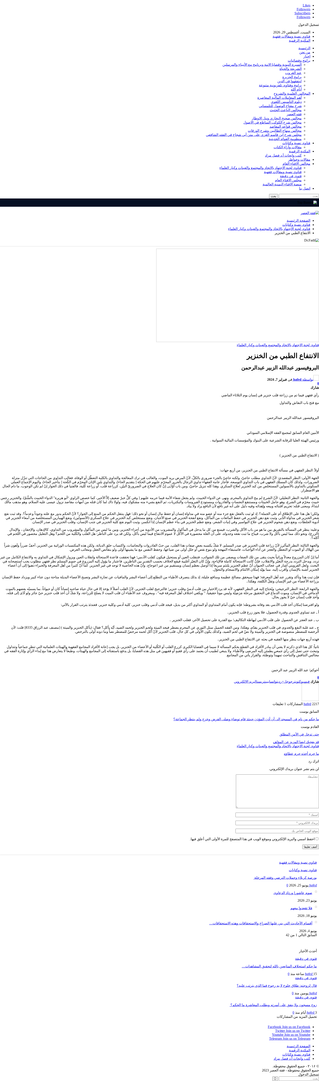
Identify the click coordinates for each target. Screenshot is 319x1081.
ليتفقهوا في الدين (289, 81)
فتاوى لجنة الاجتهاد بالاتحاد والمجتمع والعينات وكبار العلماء (260, 168)
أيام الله (296, 89)
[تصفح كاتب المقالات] (310, 700)
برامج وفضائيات (299, 60)
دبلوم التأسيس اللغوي (286, 102)
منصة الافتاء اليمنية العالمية (282, 184)
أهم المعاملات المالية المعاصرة (279, 97)
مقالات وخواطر (299, 159)
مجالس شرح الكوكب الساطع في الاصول (272, 122)
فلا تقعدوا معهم (301, 908)
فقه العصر (294, 114)
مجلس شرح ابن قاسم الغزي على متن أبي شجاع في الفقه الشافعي (254, 135)
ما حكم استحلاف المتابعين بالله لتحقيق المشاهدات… (279, 966)
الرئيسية (304, 48)
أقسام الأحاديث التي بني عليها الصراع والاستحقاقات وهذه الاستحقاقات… (260, 923)
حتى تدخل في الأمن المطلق (299, 734)
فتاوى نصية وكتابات (296, 143)
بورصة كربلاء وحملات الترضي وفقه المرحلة (285, 877)
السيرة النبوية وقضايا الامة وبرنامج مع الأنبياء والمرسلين (262, 64)
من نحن (304, 52)
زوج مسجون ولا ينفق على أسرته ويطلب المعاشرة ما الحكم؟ (273, 1005)
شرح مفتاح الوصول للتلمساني (280, 106)
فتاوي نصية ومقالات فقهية (291, 36)
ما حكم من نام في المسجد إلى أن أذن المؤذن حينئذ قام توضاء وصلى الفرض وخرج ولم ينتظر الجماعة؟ (246, 719)
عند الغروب (293, 73)
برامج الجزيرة (292, 77)
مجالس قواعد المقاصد (286, 126)
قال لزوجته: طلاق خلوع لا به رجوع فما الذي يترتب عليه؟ (277, 985)
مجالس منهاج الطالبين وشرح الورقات (275, 130)
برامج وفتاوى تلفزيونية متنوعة (280, 85)
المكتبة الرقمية (299, 40)
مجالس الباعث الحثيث (286, 110)
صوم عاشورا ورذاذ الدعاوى (292, 893)
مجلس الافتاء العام (288, 180)
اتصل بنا (304, 188)
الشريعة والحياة (291, 69)
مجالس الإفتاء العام (296, 163)
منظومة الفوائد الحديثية (285, 139)
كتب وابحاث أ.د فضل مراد (283, 155)
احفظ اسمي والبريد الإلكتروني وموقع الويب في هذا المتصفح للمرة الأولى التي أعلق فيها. (252, 839)
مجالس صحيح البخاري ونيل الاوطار (277, 118)
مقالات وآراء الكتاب (288, 147)
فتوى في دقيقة (291, 176)
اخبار (306, 56)
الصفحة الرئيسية (298, 1046)
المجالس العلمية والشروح (292, 93)
